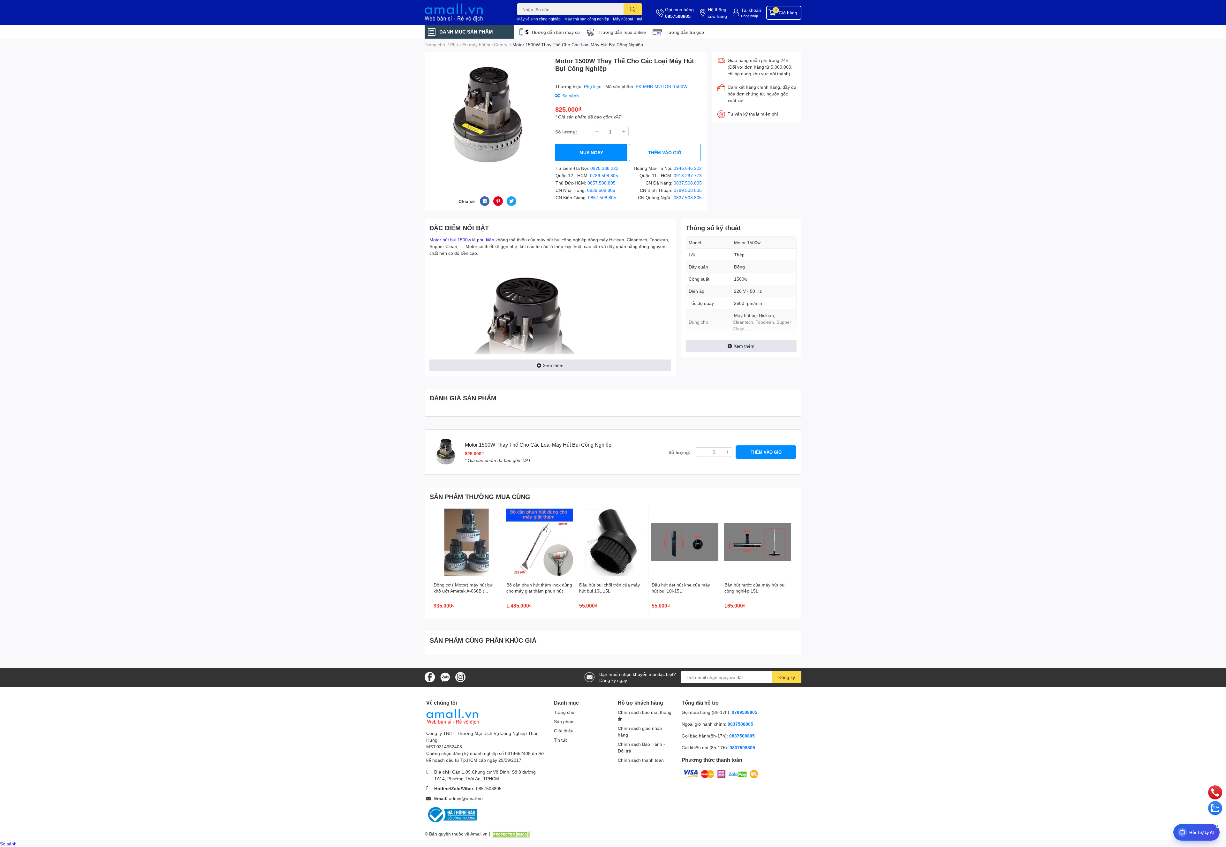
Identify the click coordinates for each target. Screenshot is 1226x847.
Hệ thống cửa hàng (717, 13)
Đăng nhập (749, 16)
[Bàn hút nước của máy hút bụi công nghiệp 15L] (757, 542)
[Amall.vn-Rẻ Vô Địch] (464, 13)
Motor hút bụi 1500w (450, 239)
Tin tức (561, 740)
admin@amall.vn (466, 798)
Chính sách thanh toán (641, 760)
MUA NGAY (591, 152)
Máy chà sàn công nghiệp (586, 19)
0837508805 (740, 724)
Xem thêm (553, 365)
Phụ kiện (593, 86)
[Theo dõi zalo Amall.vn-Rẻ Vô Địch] (445, 676)
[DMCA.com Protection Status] (510, 833)
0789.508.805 (604, 175)
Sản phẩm (564, 721)
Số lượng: (566, 131)
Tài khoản (751, 10)
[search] (633, 9)
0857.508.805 (601, 182)
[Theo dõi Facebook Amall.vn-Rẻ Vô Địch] (430, 676)
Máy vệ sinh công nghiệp (539, 19)
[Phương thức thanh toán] (721, 773)
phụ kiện (485, 239)
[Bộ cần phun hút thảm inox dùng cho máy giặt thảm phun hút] (539, 542)
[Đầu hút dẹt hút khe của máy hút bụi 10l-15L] (684, 542)
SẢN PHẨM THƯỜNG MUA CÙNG (480, 496)
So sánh (8, 843)
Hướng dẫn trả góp (684, 32)
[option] (487, 116)
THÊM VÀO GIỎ (664, 152)
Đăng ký (786, 677)
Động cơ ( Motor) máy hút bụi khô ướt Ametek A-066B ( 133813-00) (463, 591)
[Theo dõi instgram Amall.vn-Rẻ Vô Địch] (460, 676)
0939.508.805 (601, 190)
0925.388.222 (604, 168)
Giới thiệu (563, 730)
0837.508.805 (688, 182)
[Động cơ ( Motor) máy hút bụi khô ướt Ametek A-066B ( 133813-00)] (466, 542)
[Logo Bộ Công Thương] (451, 814)
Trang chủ (564, 712)
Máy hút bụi (623, 19)
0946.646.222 (688, 168)
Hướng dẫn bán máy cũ (556, 32)
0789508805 (744, 712)
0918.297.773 (688, 175)
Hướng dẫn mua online (622, 32)
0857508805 (678, 16)
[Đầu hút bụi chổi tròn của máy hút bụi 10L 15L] (612, 542)
